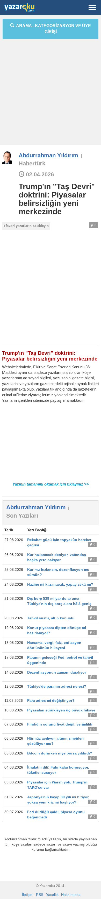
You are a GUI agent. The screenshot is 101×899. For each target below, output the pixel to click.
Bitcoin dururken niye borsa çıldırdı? (59, 753)
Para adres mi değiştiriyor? (51, 700)
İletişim (27, 894)
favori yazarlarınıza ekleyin (27, 226)
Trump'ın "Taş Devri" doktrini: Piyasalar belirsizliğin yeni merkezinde (57, 199)
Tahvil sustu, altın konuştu (51, 618)
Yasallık (52, 894)
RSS (39, 894)
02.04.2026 (39, 174)
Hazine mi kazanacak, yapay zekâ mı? (60, 584)
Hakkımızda (71, 894)
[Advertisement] (50, 94)
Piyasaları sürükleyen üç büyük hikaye (61, 710)
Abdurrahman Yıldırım (48, 155)
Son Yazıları (22, 515)
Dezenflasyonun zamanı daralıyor (56, 672)
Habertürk (32, 163)
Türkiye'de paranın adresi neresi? (56, 686)
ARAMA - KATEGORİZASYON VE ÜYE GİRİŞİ (52, 28)
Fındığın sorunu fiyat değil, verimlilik (59, 724)
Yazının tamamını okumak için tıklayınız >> (50, 484)
